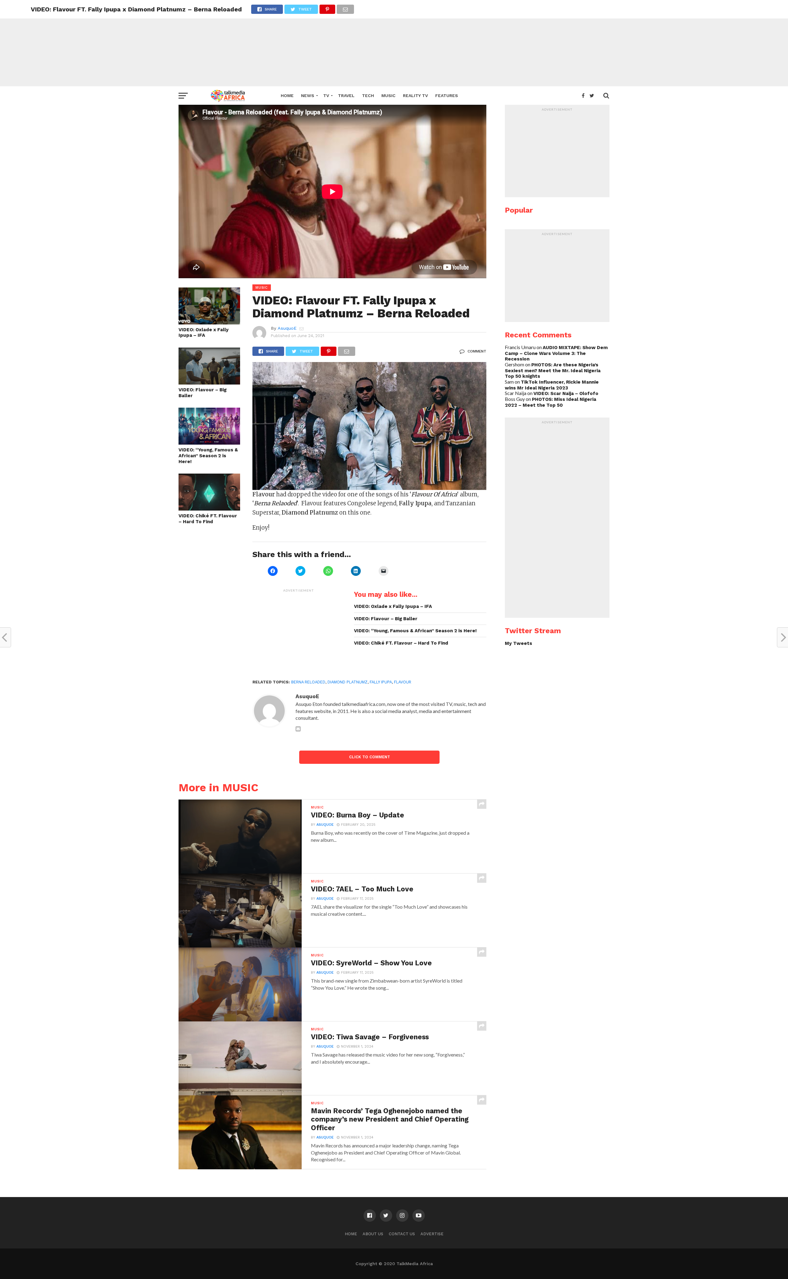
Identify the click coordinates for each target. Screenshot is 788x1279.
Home (287, 95)
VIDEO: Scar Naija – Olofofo (565, 393)
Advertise (432, 1234)
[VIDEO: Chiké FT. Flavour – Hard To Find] (209, 508)
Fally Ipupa (381, 682)
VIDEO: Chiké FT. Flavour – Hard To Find (208, 518)
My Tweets (518, 643)
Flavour (402, 682)
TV (326, 95)
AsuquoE (287, 328)
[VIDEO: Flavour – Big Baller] (209, 382)
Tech (368, 95)
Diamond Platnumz (348, 682)
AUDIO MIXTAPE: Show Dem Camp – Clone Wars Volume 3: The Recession (556, 353)
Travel (346, 95)
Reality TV (415, 95)
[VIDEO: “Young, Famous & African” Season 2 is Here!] (209, 443)
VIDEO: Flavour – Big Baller (203, 392)
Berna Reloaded (308, 682)
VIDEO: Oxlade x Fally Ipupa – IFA (204, 332)
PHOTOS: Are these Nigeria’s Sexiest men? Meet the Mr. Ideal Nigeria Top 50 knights (553, 370)
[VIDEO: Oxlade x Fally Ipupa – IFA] (209, 322)
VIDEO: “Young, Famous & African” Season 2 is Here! (208, 455)
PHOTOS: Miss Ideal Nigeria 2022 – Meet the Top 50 (550, 402)
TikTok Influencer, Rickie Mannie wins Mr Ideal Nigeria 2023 (552, 385)
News (307, 95)
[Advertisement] (394, 43)
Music (388, 95)
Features (446, 95)
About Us (373, 1234)
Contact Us (402, 1234)
